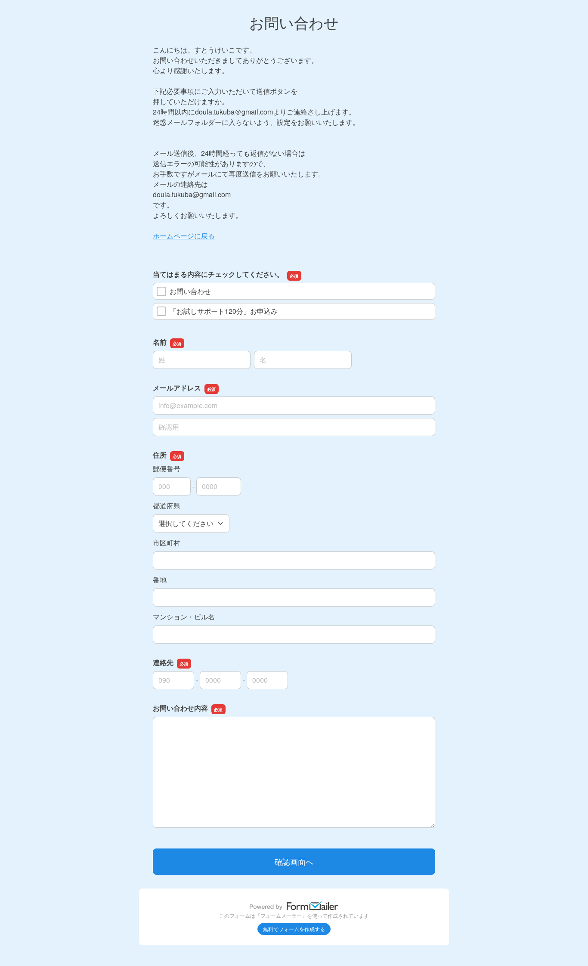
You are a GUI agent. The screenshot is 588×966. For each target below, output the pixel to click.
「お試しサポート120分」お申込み (224, 311)
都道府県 (166, 506)
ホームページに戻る (184, 236)
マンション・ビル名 (184, 617)
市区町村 (166, 543)
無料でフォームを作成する (294, 928)
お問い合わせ (190, 291)
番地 (160, 580)
